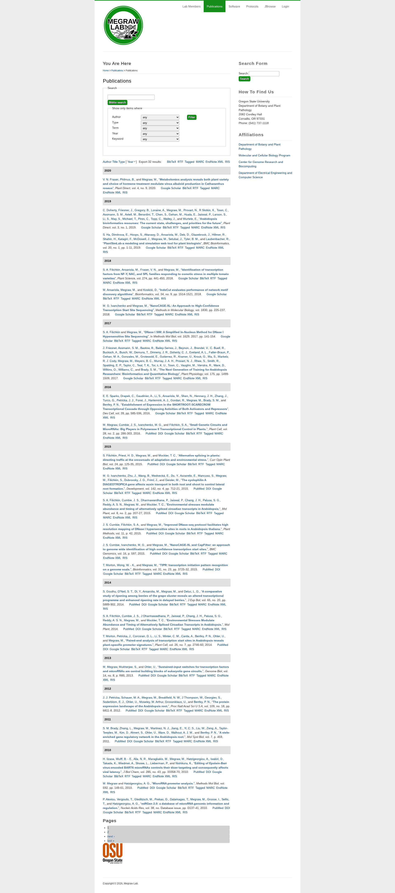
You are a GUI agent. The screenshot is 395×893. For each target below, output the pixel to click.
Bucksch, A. (110, 352)
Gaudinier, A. (144, 396)
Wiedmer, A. (126, 763)
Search (244, 73)
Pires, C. (143, 218)
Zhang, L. (126, 728)
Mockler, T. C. (167, 455)
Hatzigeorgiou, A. (198, 759)
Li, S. (106, 218)
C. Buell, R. (217, 348)
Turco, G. (109, 400)
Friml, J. (152, 480)
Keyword (117, 138)
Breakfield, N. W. (169, 697)
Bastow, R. (147, 348)
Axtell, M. (131, 214)
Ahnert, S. (136, 732)
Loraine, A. (158, 210)
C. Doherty (110, 210)
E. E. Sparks (111, 396)
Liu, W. (200, 728)
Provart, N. (191, 210)
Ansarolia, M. (151, 591)
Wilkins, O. (110, 369)
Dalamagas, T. (179, 799)
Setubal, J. (175, 239)
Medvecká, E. (160, 475)
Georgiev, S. (213, 697)
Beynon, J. (186, 348)
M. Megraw (110, 424)
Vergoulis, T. (125, 799)
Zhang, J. (221, 396)
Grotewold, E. (149, 356)
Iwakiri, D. (216, 759)
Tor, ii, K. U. (158, 365)
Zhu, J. (132, 475)
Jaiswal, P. (204, 214)
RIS (227, 161)
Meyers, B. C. (143, 361)
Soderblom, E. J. (113, 701)
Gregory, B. (142, 210)
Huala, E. (190, 214)
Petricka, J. (124, 636)
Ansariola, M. (169, 234)
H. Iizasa (108, 759)
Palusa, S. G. (211, 500)
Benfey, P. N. (111, 404)
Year (115, 133)
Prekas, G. (161, 799)
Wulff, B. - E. (124, 759)
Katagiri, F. (125, 239)
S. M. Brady (110, 728)
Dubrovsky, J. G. (135, 480)
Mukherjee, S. (128, 666)
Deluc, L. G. (191, 591)
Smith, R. (213, 361)
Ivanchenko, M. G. (150, 424)
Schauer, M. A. (130, 697)
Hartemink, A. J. (158, 400)
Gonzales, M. (130, 356)
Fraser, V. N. (148, 269)
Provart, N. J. (184, 361)
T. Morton (109, 565)
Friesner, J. (125, 210)
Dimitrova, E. (120, 234)
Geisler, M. (172, 480)
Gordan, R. (178, 400)
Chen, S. (161, 214)
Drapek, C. (128, 396)
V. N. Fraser (110, 179)
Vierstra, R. (204, 365)
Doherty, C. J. (179, 352)
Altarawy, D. (152, 234)
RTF (180, 161)
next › (111, 836)
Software (234, 6)
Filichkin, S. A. (178, 424)
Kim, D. (124, 732)
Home (106, 70)
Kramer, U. (185, 356)
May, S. (116, 218)
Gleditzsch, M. (143, 799)
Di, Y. (138, 591)
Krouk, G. (200, 356)
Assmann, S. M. (113, 214)
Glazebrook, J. (200, 234)
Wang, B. (144, 475)
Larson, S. (219, 214)
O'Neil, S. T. (125, 591)
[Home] (123, 45)
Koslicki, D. (150, 289)
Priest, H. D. (126, 455)
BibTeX (171, 161)
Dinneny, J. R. (159, 352)
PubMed (151, 433)
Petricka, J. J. (125, 400)
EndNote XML (215, 161)
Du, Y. (175, 475)
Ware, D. (219, 365)
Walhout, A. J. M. (182, 732)
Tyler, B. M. (191, 239)
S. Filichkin (110, 455)
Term (115, 127)
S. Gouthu (109, 591)
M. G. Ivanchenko (114, 305)
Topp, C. (156, 218)
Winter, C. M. (171, 636)
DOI (160, 433)
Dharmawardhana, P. (154, 500)
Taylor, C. (129, 365)
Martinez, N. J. (160, 728)
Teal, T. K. (143, 365)
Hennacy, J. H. (203, 396)
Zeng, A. (212, 728)
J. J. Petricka (111, 697)
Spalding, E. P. (112, 365)
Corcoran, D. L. (143, 636)
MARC (200, 161)
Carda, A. (187, 636)
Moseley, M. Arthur (151, 701)
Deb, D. (185, 234)
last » (110, 840)
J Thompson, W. (192, 697)
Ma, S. (212, 356)
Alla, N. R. (140, 759)
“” (166, 184)
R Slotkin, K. (207, 210)
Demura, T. (141, 352)
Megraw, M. (149, 179)
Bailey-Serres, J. (166, 348)
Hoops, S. (136, 234)
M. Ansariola (111, 289)
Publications (214, 6)
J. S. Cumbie (111, 524)
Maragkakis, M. (158, 759)
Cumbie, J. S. (127, 424)
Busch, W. (126, 352)
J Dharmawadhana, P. (155, 616)
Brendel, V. (201, 348)
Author (116, 116)
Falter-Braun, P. (219, 352)
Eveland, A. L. (198, 352)
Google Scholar (171, 188)
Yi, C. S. (189, 728)
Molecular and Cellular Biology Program (264, 155)
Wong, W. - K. (126, 565)
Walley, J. (169, 218)
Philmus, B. (127, 179)
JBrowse (270, 6)
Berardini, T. (146, 214)
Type (115, 122)
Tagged (189, 161)
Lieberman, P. (159, 763)
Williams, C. (126, 369)
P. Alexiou (109, 799)
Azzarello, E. (188, 475)
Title (115, 161)
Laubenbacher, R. (217, 239)
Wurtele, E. (190, 218)
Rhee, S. (200, 361)
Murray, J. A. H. (164, 361)
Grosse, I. (213, 799)
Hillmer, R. (218, 234)
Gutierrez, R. (168, 356)
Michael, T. (129, 218)
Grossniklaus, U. (175, 701)
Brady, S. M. (149, 369)
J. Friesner (110, 348)
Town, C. (222, 210)
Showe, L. (142, 763)
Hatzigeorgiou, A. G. (137, 783)
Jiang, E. (176, 728)
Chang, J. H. (193, 500)
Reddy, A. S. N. (112, 504)
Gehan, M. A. (111, 356)
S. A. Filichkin (111, 269)
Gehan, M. (175, 214)
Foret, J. (141, 400)
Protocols (252, 6)
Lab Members (191, 6)
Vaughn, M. (188, 365)
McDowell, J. (142, 239)
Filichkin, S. (115, 480)
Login (285, 6)
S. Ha (106, 234)
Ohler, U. (219, 636)
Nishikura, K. (183, 763)
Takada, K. (110, 763)
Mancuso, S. (206, 475)
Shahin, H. (109, 239)
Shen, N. (187, 396)
